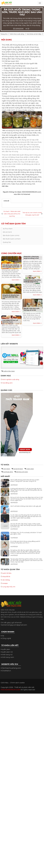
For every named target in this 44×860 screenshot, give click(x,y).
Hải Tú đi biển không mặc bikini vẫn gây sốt (25, 506)
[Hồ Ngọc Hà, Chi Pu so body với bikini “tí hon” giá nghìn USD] (5, 537)
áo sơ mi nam (18, 469)
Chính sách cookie (17, 683)
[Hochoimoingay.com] (6, 3)
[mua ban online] (22, 357)
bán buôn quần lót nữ (11, 235)
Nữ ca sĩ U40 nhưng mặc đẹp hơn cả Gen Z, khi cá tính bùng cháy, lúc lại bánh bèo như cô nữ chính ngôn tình (26, 498)
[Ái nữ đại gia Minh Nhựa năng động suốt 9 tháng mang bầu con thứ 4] (5, 546)
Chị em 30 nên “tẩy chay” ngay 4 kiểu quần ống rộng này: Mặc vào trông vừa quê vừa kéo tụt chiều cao (26, 525)
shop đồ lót (6, 576)
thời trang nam (8, 657)
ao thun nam (7, 228)
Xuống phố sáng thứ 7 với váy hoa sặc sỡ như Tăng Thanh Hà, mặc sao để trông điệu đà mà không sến (26, 490)
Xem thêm (16, 280)
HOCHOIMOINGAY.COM (10, 690)
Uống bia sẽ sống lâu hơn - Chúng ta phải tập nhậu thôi (11, 296)
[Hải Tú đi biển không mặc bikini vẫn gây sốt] (5, 510)
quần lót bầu (6, 573)
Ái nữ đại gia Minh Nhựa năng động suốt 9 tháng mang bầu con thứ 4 (25, 542)
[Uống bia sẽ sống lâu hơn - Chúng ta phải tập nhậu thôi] (11, 291)
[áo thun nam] (17, 424)
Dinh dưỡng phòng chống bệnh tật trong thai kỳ (32, 280)
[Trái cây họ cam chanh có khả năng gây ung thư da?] (11, 262)
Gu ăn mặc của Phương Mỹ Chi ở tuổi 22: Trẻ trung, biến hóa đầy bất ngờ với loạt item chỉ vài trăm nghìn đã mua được (25, 516)
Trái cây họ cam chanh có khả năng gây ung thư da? (32, 214)
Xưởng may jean (9, 371)
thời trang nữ (7, 655)
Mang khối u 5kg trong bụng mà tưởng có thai (31, 257)
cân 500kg (6, 580)
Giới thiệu (4, 683)
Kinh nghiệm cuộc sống (10, 379)
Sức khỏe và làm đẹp (34, 34)
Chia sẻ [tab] (6, 201)
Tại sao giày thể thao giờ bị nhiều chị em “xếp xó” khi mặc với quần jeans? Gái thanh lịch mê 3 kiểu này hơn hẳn (26, 560)
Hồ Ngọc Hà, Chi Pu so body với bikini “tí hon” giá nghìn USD (26, 533)
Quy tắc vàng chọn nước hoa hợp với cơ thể (32, 309)
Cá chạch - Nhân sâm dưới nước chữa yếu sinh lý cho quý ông (11, 214)
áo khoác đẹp (8, 472)
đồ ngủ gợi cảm (22, 472)
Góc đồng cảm (7, 383)
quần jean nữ (7, 652)
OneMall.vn (6, 671)
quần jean (30, 469)
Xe (3, 636)
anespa (5, 583)
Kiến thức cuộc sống (17, 34)
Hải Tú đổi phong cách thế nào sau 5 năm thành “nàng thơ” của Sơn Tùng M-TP (24, 480)
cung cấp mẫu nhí (8, 587)
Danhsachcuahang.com (11, 668)
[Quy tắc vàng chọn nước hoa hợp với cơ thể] (32, 305)
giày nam (6, 469)
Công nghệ (6, 638)
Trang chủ (4, 34)
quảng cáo (7, 242)
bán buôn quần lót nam (12, 239)
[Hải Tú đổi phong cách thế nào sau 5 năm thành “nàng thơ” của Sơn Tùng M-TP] (5, 484)
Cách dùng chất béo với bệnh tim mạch (10, 321)
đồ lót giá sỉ (7, 232)
